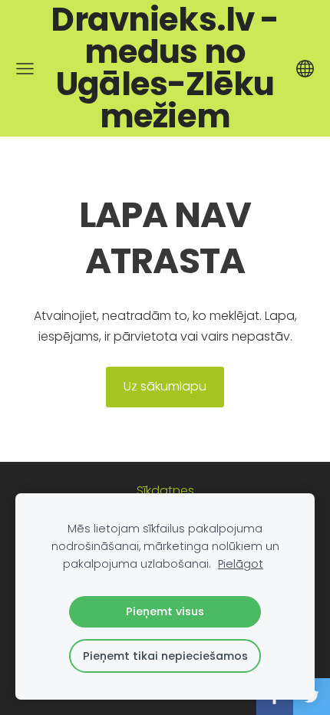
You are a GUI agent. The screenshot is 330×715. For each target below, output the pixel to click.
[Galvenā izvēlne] (25, 69)
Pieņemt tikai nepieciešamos (165, 656)
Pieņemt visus (165, 611)
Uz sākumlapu (165, 386)
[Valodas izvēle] (305, 69)
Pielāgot (240, 564)
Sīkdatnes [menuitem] (165, 490)
